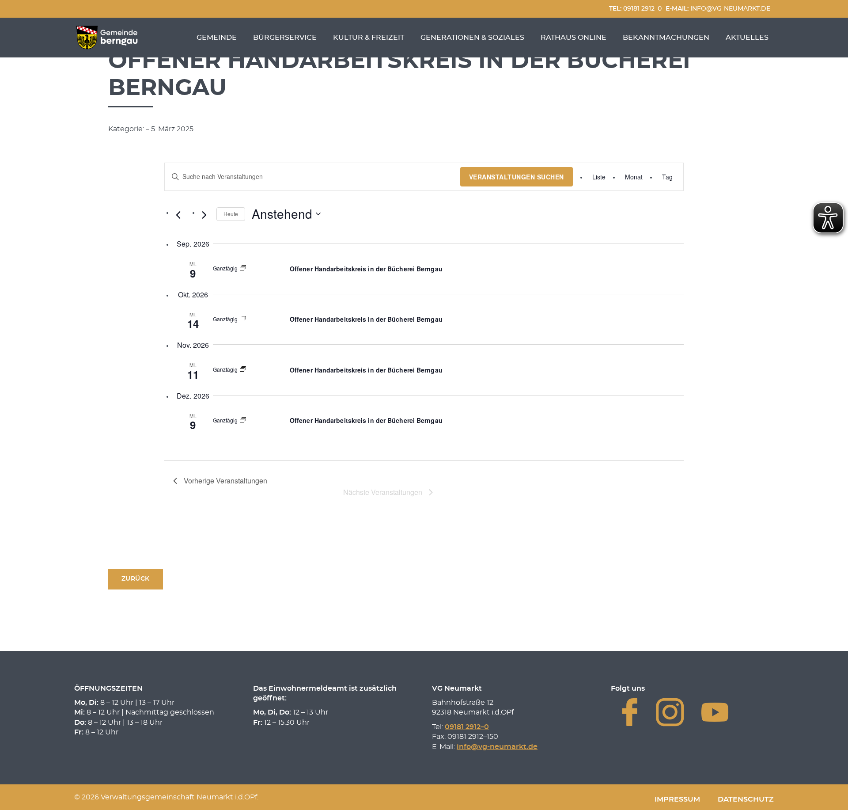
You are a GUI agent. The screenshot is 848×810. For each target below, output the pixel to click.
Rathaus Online (573, 37)
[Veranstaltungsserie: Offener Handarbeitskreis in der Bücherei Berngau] (243, 268)
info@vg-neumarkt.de (718, 8)
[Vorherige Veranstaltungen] (178, 214)
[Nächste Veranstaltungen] (204, 214)
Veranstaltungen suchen (516, 176)
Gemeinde (217, 37)
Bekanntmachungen (666, 37)
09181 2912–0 (635, 8)
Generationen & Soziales (472, 37)
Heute (230, 213)
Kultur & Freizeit (368, 37)
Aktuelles (747, 37)
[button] (135, 579)
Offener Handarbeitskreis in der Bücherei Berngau (366, 268)
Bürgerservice (285, 37)
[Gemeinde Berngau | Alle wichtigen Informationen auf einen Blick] (107, 37)
